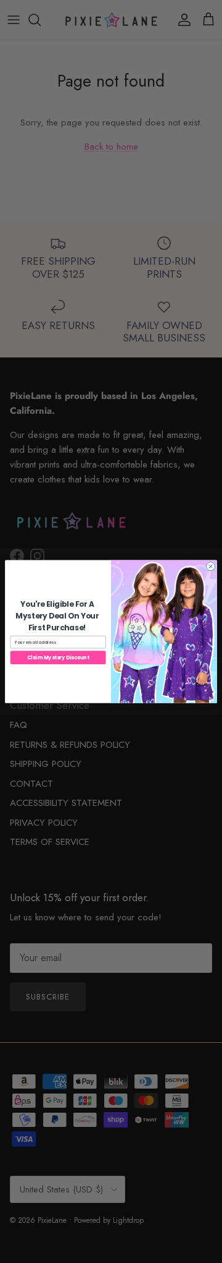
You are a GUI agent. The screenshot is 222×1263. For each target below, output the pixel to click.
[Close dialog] (211, 566)
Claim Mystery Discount (58, 657)
